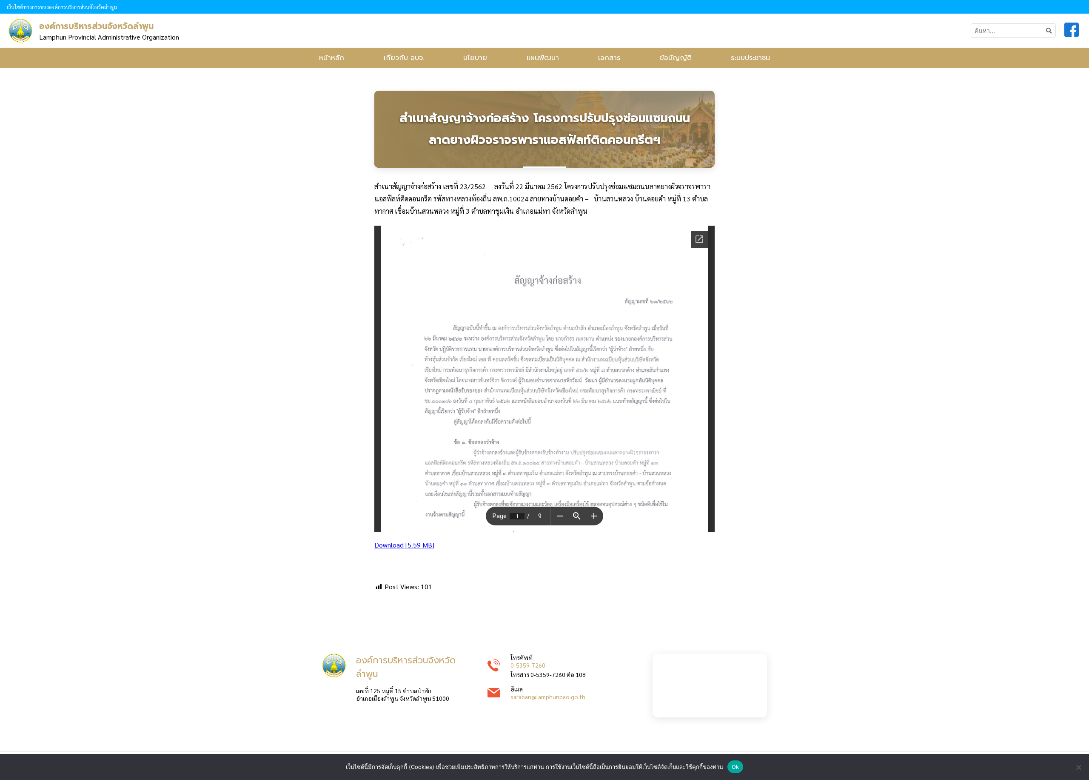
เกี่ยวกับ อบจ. (404, 58)
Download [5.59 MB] (404, 544)
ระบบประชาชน (750, 58)
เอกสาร (609, 58)
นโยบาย (475, 58)
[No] (1078, 767)
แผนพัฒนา (543, 58)
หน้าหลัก (331, 58)
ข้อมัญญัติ (676, 58)
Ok (735, 766)
